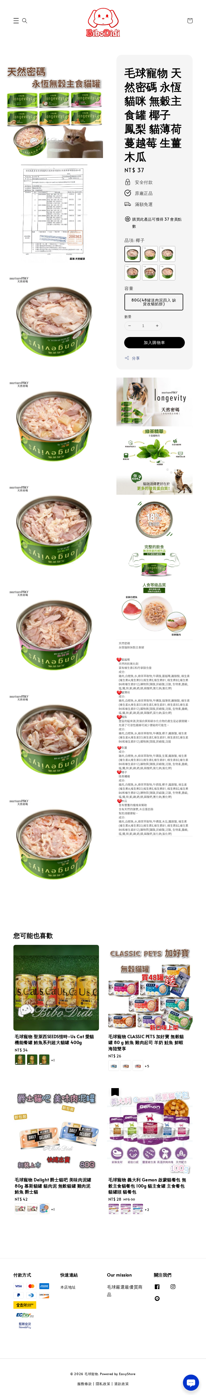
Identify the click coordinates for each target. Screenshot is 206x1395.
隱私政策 (103, 1383)
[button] (16, 21)
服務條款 (84, 1383)
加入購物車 (154, 342)
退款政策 (121, 1383)
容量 (128, 288)
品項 (134, 240)
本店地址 (68, 1287)
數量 (128, 316)
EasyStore (127, 1373)
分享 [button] (136, 358)
